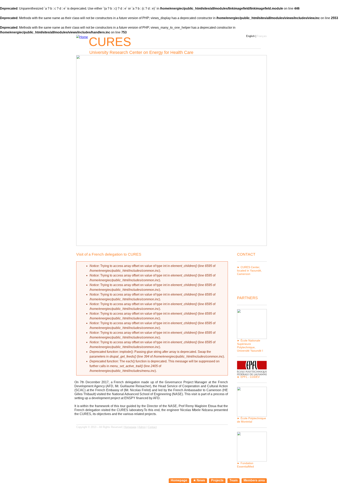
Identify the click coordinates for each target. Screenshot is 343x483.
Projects (217, 480)
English (250, 36)
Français (262, 36)
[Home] (82, 37)
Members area (254, 480)
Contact (152, 427)
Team (233, 480)
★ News (199, 480)
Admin (142, 427)
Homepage (130, 427)
